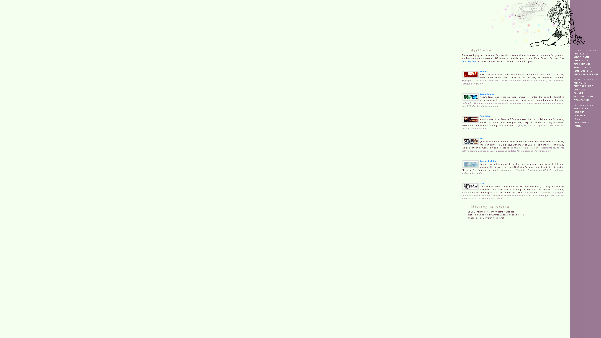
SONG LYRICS (582, 67)
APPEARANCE (582, 64)
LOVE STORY (582, 60)
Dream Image (487, 94)
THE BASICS (581, 54)
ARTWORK (580, 83)
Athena (483, 71)
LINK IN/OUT (581, 122)
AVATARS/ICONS (584, 96)
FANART (578, 93)
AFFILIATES (581, 109)
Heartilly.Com (469, 61)
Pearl (482, 139)
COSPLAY (580, 90)
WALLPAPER (581, 100)
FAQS (577, 119)
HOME (577, 126)
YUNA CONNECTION (586, 74)
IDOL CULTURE (583, 71)
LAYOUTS (579, 115)
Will (482, 183)
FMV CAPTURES (583, 86)
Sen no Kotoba (488, 161)
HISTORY (579, 112)
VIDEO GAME (582, 57)
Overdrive (485, 116)
